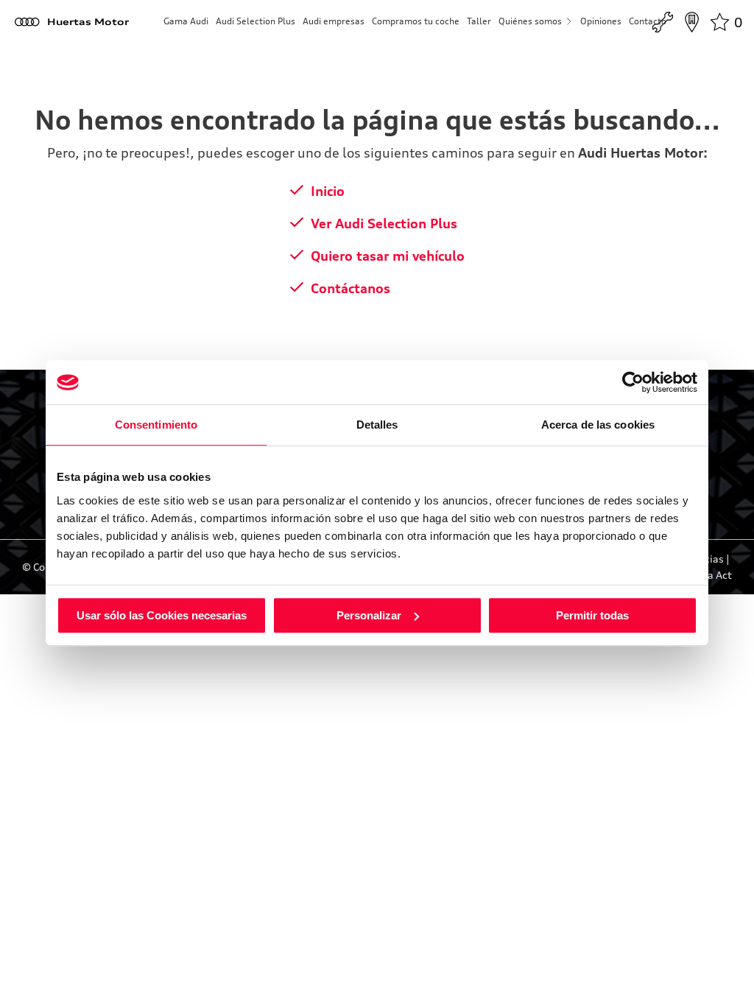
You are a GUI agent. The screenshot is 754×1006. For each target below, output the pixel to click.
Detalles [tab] (377, 424)
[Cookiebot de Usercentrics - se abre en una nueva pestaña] (632, 382)
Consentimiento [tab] (156, 424)
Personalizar (369, 615)
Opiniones (600, 21)
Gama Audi (185, 21)
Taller (479, 21)
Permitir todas (592, 615)
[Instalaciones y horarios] (691, 22)
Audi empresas (333, 21)
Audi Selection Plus (255, 21)
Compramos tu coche (415, 21)
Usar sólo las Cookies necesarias (162, 615)
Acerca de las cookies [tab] (598, 424)
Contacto (647, 21)
